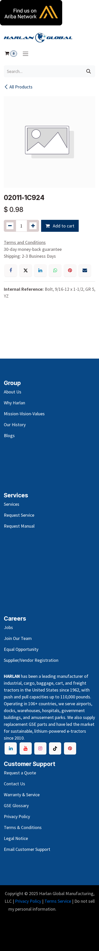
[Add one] (33, 226)
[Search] (88, 71)
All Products (20, 87)
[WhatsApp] (55, 270)
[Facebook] (11, 270)
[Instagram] (40, 748)
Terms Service (57, 901)
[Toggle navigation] (25, 53)
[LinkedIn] (40, 270)
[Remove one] (10, 226)
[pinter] (70, 748)
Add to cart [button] (63, 226)
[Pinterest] (70, 270)
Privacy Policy (28, 901)
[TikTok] (55, 748)
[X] (26, 270)
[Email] (85, 270)
